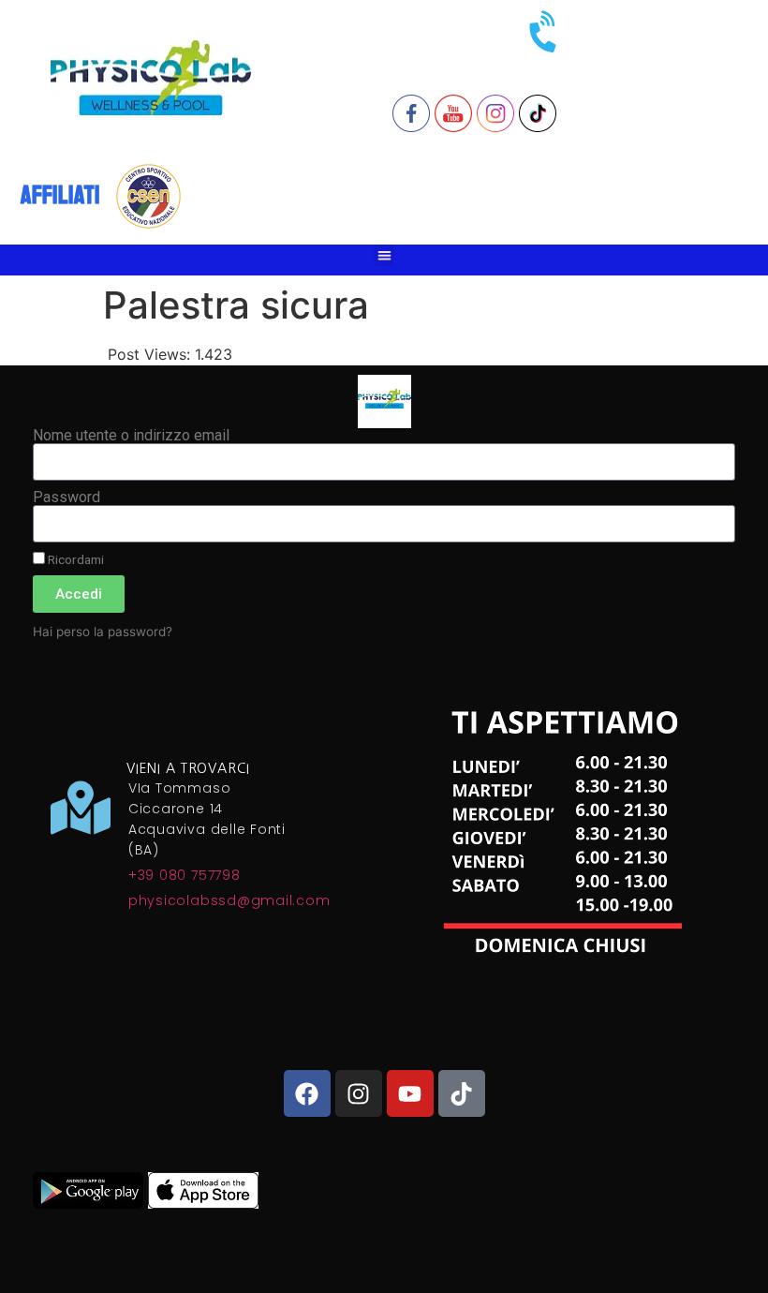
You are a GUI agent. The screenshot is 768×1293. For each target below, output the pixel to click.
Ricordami (74, 559)
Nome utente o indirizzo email (131, 435)
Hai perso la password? (102, 631)
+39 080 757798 (184, 875)
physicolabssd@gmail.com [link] (229, 900)
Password (66, 497)
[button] (384, 255)
